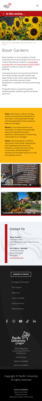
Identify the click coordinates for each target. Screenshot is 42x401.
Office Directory (6, 43)
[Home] (7, 5)
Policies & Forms (18, 303)
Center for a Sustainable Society (14, 185)
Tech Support (17, 287)
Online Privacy (21, 357)
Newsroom (16, 293)
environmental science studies (28, 64)
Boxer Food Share (21, 392)
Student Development (26, 43)
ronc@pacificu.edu (16, 258)
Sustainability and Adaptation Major (16, 213)
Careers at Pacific (18, 298)
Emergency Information (20, 282)
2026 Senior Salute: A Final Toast (21, 397)
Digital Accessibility (21, 361)
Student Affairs (15, 43)
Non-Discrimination (21, 365)
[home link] (21, 338)
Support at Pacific (21, 274)
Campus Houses (21, 394)
